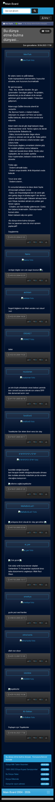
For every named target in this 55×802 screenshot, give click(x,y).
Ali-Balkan (27, 711)
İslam (20, 24)
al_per (27, 544)
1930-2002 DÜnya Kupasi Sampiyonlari (22, 769)
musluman (27, 372)
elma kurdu (27, 635)
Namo (27, 254)
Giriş (46, 18)
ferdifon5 (27, 415)
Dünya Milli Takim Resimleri (17, 764)
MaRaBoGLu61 (27, 506)
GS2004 (27, 673)
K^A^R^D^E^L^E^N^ (27, 454)
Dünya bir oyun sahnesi (15, 784)
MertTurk (27, 54)
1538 (46, 31)
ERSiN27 (27, 333)
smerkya (27, 596)
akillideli (27, 292)
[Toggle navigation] (48, 792)
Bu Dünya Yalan (12, 774)
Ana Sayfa (9, 24)
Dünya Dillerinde (12, 779)
